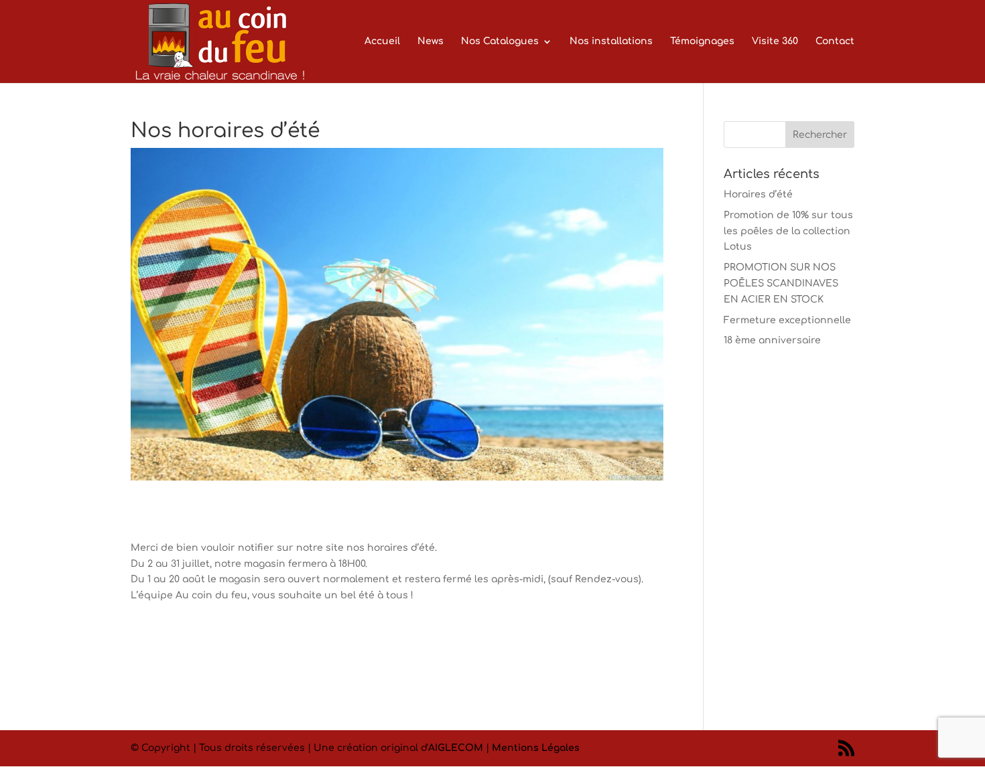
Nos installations (611, 41)
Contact (834, 41)
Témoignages (702, 41)
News (430, 41)
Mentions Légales (536, 748)
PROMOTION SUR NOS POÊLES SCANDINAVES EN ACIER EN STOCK (781, 283)
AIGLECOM (455, 748)
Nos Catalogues (500, 41)
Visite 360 (775, 41)
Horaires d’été (758, 194)
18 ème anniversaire (772, 340)
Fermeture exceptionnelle (787, 320)
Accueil (382, 41)
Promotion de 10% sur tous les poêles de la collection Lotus (788, 231)
